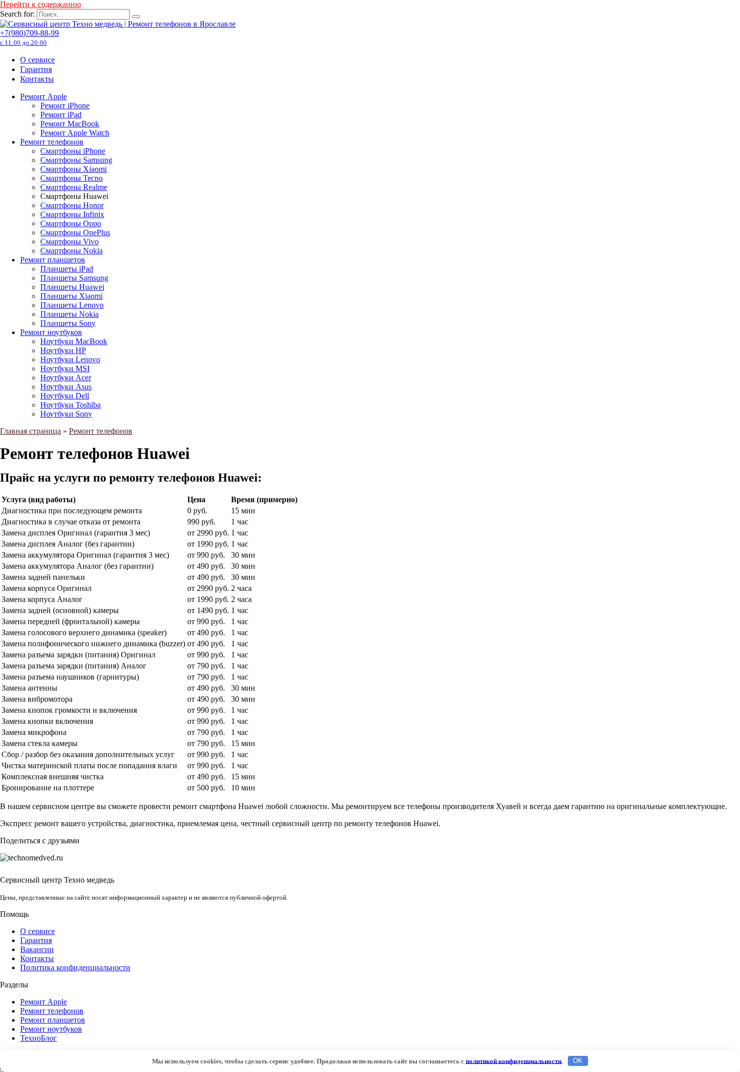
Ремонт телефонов (52, 142)
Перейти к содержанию (40, 4)
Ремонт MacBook (69, 123)
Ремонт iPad (61, 114)
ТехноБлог (38, 1038)
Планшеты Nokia (69, 314)
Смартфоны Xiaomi (73, 169)
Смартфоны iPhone (72, 151)
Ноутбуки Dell (64, 395)
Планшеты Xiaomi (71, 296)
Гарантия (36, 69)
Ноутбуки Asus (66, 386)
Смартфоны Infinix (72, 214)
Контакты (37, 79)
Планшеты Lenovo (72, 305)
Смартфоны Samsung (76, 160)
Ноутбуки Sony (66, 414)
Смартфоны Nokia (71, 250)
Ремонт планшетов (52, 259)
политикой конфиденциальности (513, 1060)
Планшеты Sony (68, 323)
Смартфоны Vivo (69, 241)
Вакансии (37, 949)
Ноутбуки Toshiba (70, 404)
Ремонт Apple (43, 96)
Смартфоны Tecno (71, 178)
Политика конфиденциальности (75, 967)
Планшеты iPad (66, 268)
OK (577, 1060)
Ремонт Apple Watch (74, 132)
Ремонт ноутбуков (51, 332)
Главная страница (30, 431)
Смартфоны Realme (73, 187)
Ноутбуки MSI (65, 368)
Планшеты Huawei (72, 287)
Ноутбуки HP (63, 350)
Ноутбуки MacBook (73, 341)
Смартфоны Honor (72, 205)
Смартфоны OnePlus (75, 232)
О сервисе (37, 59)
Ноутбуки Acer (65, 377)
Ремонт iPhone (65, 105)
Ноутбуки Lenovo (70, 359)
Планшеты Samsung (74, 278)
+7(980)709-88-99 (29, 37)
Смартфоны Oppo (70, 223)
